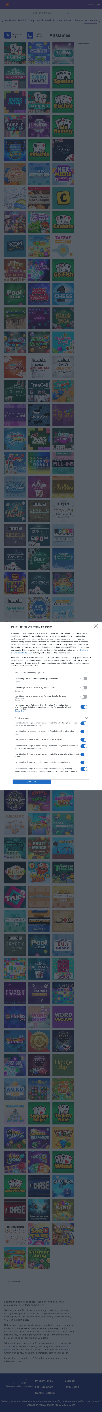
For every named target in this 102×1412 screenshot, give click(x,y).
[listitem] (51, 672)
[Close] (96, 627)
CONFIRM (32, 782)
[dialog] (51, 706)
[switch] (83, 678)
